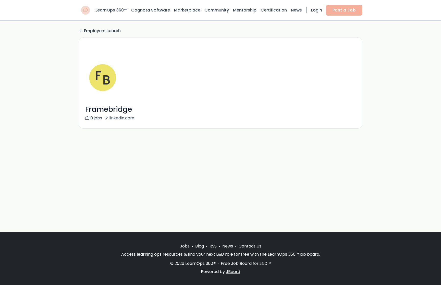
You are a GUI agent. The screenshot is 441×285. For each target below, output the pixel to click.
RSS (213, 246)
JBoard (233, 272)
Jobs (185, 246)
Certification (274, 10)
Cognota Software (150, 10)
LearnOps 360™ (111, 10)
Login (316, 10)
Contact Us (250, 246)
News (296, 10)
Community (216, 10)
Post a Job (344, 10)
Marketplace (187, 10)
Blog (199, 246)
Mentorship (244, 10)
